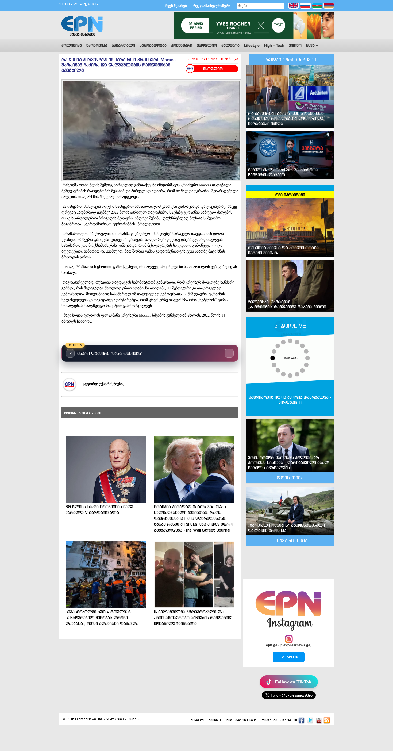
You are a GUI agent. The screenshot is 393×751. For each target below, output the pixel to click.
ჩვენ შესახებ (176, 6)
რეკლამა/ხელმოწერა (211, 6)
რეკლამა (269, 720)
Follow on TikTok (293, 682)
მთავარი (198, 720)
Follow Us (289, 657)
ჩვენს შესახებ (220, 720)
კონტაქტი (288, 720)
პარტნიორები (247, 720)
